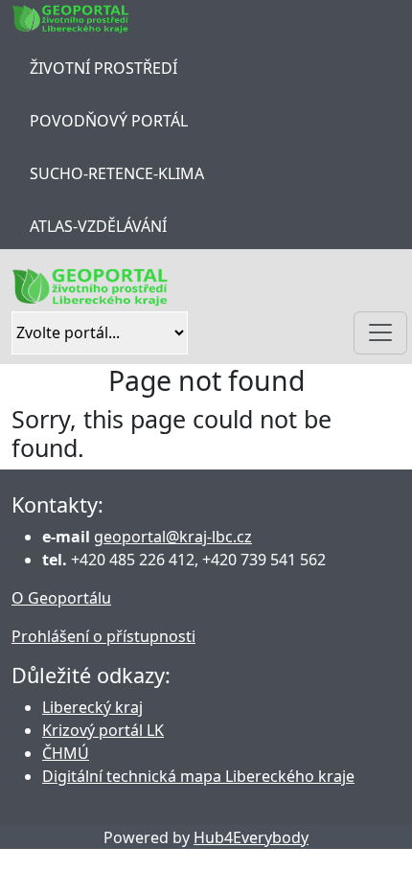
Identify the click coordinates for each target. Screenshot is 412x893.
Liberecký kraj (92, 707)
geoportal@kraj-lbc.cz (173, 536)
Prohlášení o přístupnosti (103, 636)
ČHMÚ (65, 753)
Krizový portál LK (103, 730)
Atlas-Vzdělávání (98, 226)
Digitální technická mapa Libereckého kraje (198, 776)
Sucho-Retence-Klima (117, 173)
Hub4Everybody (251, 837)
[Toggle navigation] (380, 333)
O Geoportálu (61, 597)
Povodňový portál (109, 120)
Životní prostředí (103, 68)
